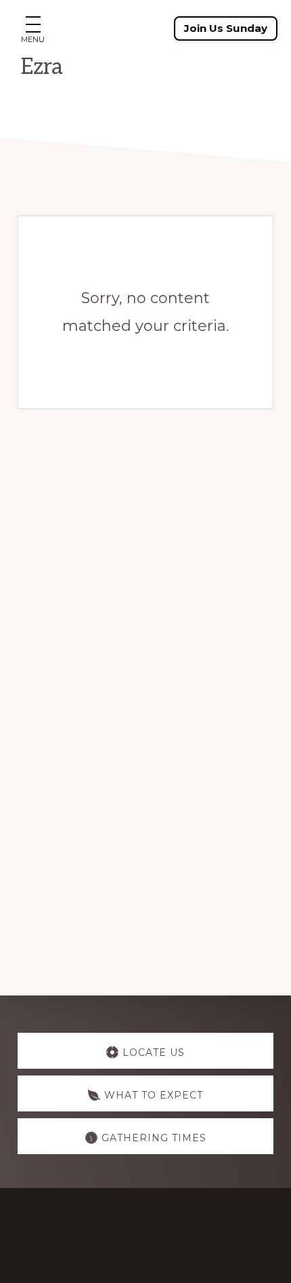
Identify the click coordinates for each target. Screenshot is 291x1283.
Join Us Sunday (225, 28)
